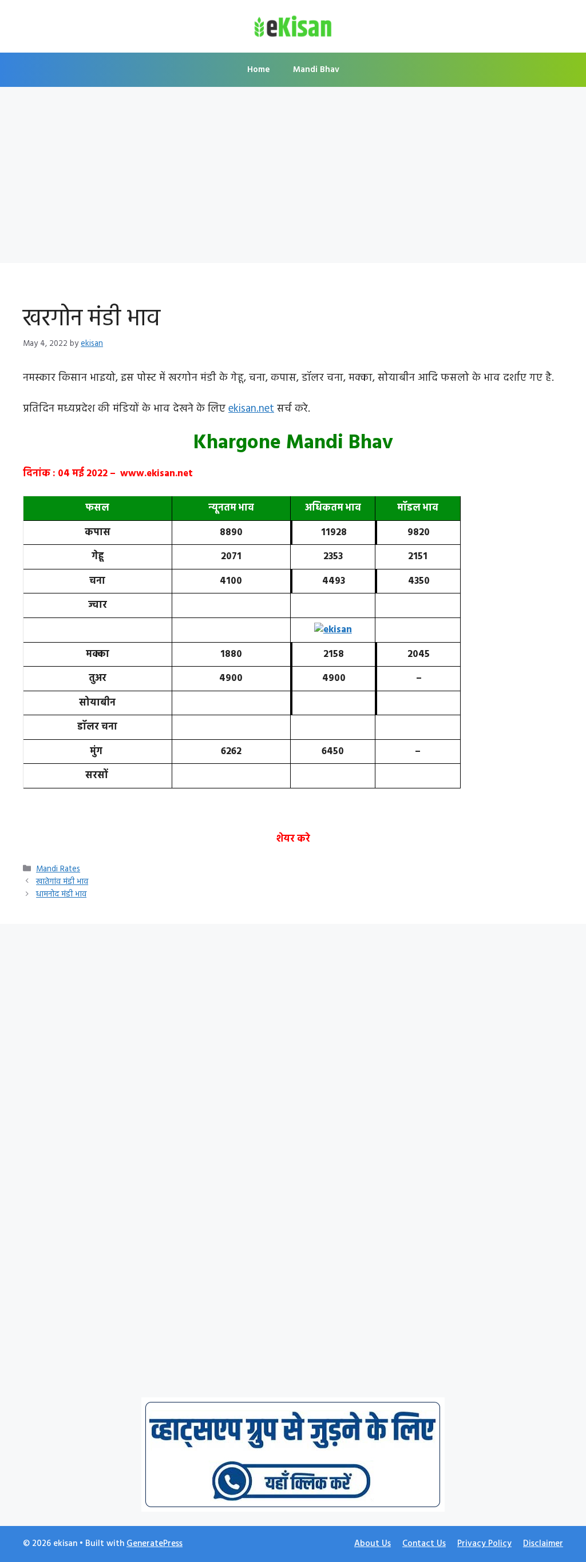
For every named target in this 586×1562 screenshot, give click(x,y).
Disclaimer (543, 1544)
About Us (372, 1544)
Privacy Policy (484, 1544)
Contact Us (424, 1544)
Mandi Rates (58, 869)
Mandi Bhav (316, 70)
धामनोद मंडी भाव (61, 894)
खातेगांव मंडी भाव (62, 881)
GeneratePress (154, 1544)
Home (258, 70)
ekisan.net (251, 408)
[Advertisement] (293, 178)
